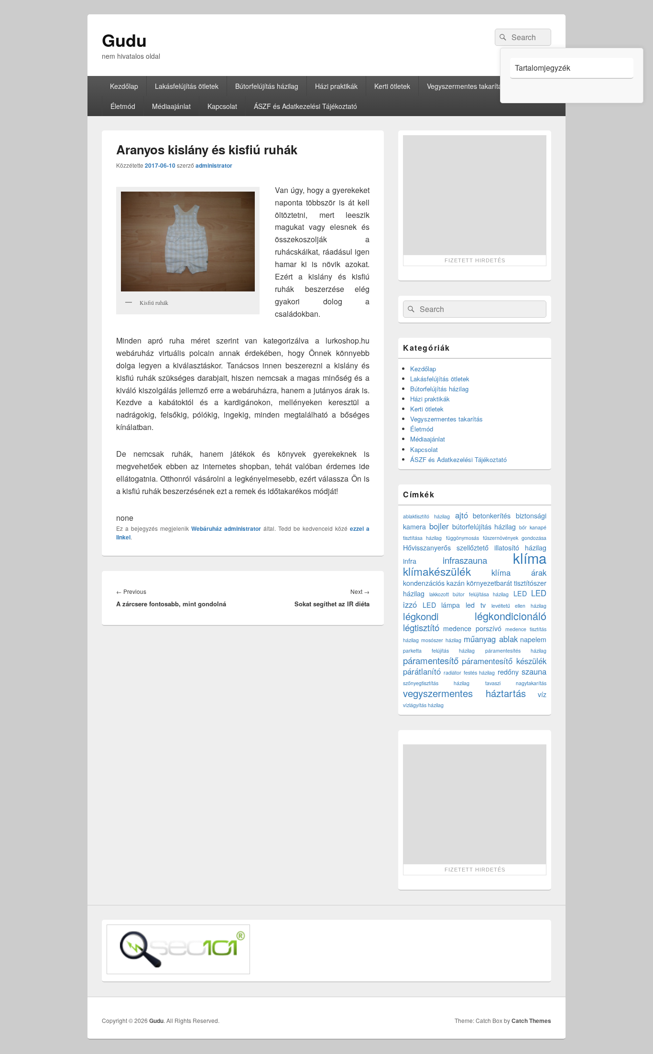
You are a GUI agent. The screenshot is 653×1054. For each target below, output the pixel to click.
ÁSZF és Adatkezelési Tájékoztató (305, 106)
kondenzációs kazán (434, 583)
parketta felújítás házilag (439, 650)
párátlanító (422, 671)
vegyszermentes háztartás (464, 693)
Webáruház (206, 528)
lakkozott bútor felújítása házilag (469, 594)
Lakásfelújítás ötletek (186, 86)
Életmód (122, 106)
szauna (534, 671)
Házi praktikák (336, 86)
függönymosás (462, 537)
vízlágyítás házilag (423, 705)
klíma (529, 558)
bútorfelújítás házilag (484, 526)
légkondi (421, 616)
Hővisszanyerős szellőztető (446, 547)
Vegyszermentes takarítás (466, 86)
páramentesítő (430, 660)
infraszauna (465, 560)
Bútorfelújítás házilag (266, 86)
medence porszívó (472, 628)
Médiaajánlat (171, 106)
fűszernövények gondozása (514, 537)
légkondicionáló (510, 615)
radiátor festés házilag (469, 672)
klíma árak (519, 572)
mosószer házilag (441, 640)
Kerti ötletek (392, 86)
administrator (214, 165)
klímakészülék (437, 571)
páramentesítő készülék (504, 661)
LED (520, 593)
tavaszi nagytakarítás (515, 683)
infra (409, 561)
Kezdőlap (124, 86)
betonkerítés (492, 515)
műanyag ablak (490, 639)
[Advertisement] (474, 195)
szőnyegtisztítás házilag (436, 683)
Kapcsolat (222, 106)
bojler (439, 526)
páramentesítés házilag (515, 650)
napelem (533, 639)
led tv (476, 605)
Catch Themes (531, 1020)
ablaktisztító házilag (426, 516)
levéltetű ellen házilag (518, 605)
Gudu (124, 39)
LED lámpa (441, 605)
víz (542, 694)
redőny (508, 672)
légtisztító (421, 627)
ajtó (461, 515)
